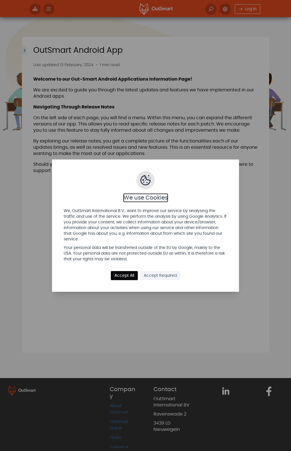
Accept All (124, 276)
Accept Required (160, 276)
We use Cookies (146, 198)
